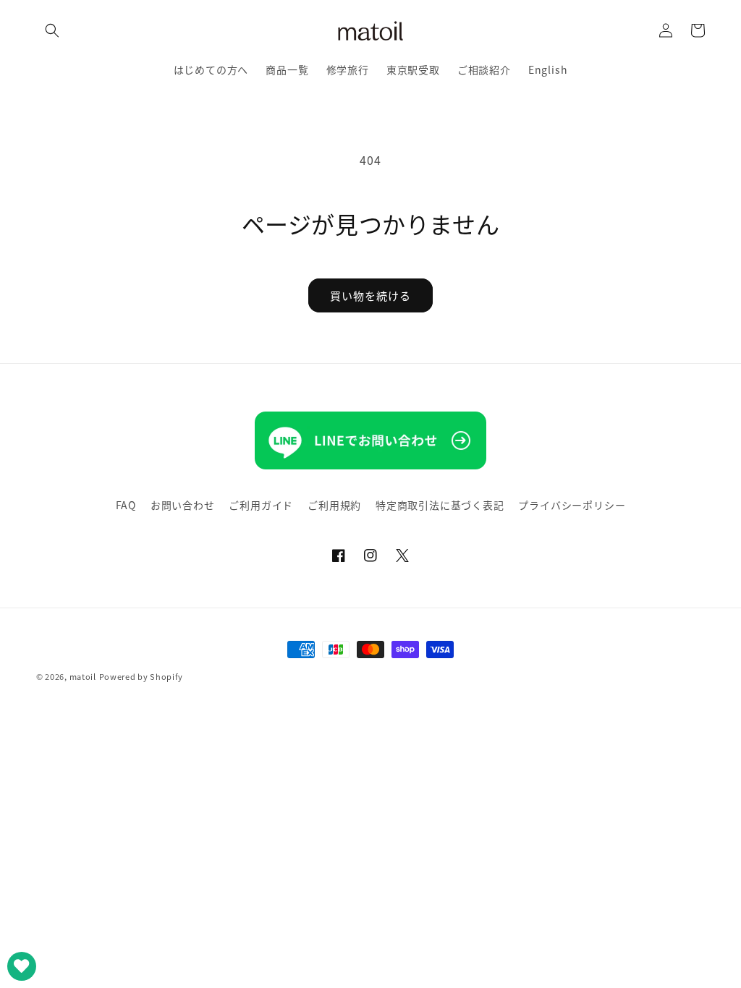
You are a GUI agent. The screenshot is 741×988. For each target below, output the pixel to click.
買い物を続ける (370, 295)
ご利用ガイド (261, 505)
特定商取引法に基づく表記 (440, 505)
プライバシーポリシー (571, 505)
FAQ (126, 505)
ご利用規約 (334, 505)
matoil (82, 676)
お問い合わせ (183, 505)
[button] (52, 30)
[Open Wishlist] (21, 966)
